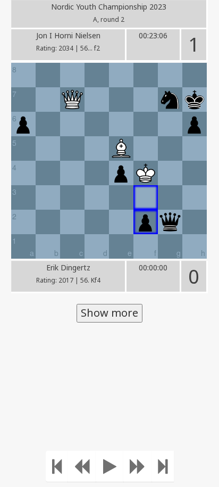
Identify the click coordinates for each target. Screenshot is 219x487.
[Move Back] (82, 466)
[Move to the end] (162, 466)
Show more (109, 313)
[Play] (110, 466)
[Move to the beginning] (57, 466)
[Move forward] (137, 466)
